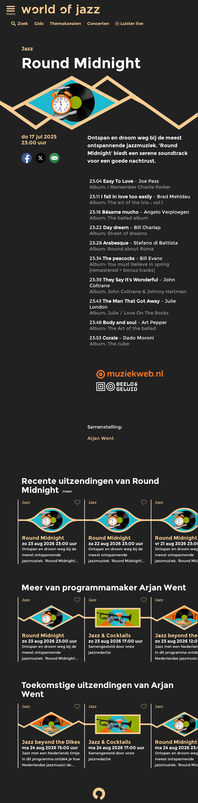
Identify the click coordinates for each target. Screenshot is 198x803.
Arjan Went (100, 438)
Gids (39, 23)
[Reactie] (54, 159)
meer (67, 491)
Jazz (27, 49)
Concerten (98, 23)
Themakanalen (65, 23)
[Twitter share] (40, 159)
